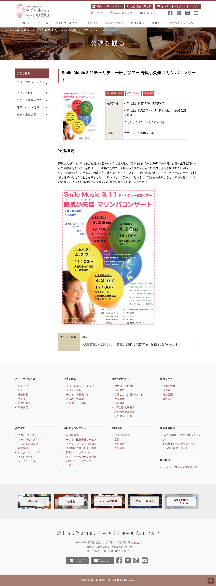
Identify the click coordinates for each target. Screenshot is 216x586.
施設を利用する (114, 22)
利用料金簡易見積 (124, 411)
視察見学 (23, 448)
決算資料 (119, 448)
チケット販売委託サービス (81, 439)
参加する (157, 22)
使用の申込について (125, 385)
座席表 (166, 390)
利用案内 (119, 390)
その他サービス (123, 416)
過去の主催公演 (26, 114)
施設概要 (119, 398)
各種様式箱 (72, 435)
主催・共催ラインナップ (31, 83)
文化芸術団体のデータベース (179, 443)
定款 (116, 439)
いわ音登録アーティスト (177, 448)
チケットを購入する (29, 100)
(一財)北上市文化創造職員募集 (180, 467)
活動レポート (25, 456)
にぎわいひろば (27, 435)
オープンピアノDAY (29, 439)
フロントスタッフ (28, 443)
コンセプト (24, 385)
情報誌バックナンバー (78, 452)
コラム (70, 465)
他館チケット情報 (28, 107)
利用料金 (119, 403)
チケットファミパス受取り (81, 443)
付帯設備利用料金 (124, 407)
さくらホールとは (66, 22)
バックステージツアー (30, 452)
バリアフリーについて (78, 460)
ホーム (26, 22)
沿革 (20, 390)
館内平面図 (24, 403)
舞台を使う (137, 22)
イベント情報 (25, 92)
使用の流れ (169, 385)
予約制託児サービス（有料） (82, 448)
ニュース (42, 22)
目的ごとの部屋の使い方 (128, 394)
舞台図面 (168, 394)
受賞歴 (21, 398)
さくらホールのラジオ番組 (81, 456)
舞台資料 (168, 398)
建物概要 (23, 394)
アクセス (136, 542)
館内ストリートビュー (109, 6)
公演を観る (91, 22)
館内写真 (23, 407)
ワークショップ (27, 460)
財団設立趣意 (122, 435)
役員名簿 (119, 443)
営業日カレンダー (121, 546)
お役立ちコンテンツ (181, 22)
